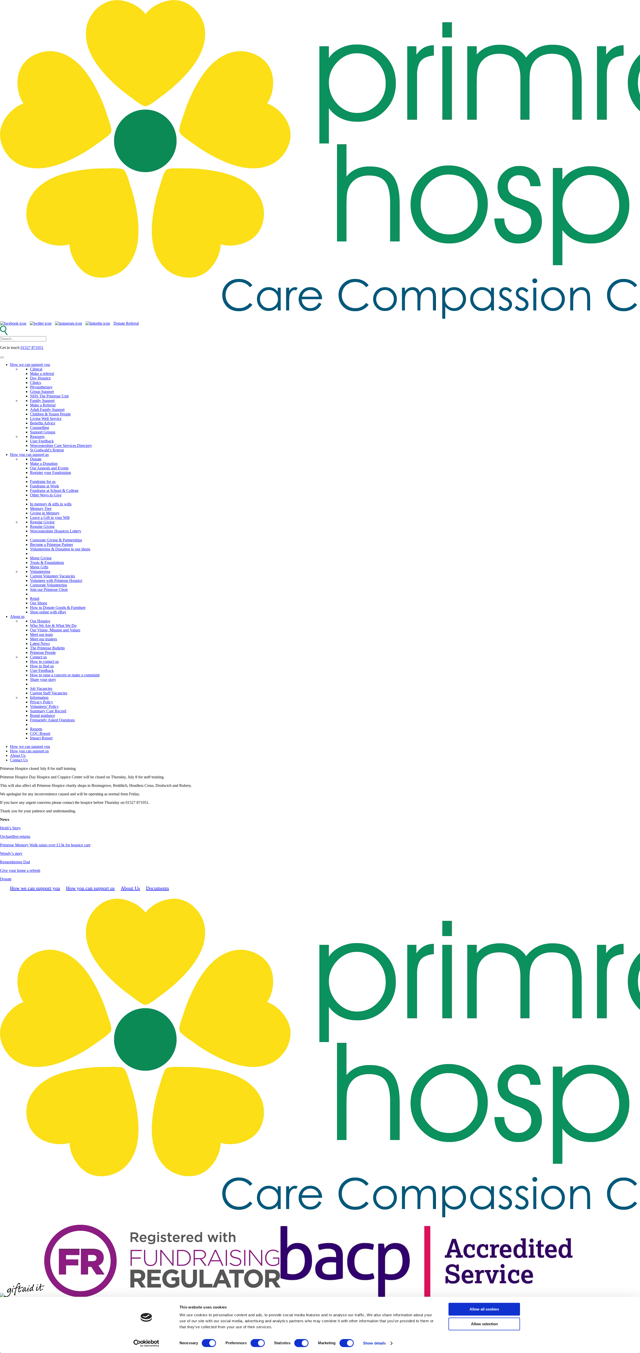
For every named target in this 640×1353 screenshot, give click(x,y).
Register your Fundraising (50, 472)
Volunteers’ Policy (44, 706)
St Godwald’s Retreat (47, 450)
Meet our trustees (43, 639)
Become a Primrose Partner (51, 544)
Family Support (42, 400)
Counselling (39, 427)
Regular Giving (42, 522)
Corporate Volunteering (48, 585)
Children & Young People (50, 414)
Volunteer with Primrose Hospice (56, 580)
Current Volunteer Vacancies (52, 576)
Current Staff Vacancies (48, 693)
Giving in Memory (45, 513)
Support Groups (42, 432)
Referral (132, 323)
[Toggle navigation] (2, 357)
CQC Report (40, 733)
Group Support (42, 391)
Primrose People (43, 652)
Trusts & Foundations (47, 562)
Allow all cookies (484, 1309)
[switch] (257, 1343)
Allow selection (484, 1324)
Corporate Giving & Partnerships (56, 540)
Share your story (43, 679)
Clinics (35, 382)
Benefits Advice (42, 423)
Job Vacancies (41, 688)
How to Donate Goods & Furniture (58, 607)
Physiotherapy (41, 387)
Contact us (38, 657)
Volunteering (40, 571)
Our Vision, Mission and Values (55, 630)
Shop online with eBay (48, 612)
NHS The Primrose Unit (49, 396)
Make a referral (42, 373)
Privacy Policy (41, 702)
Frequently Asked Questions (52, 720)
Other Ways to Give (46, 495)
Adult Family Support (47, 409)
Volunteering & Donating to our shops (60, 549)
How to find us (42, 666)
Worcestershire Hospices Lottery (55, 531)
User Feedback (42, 441)
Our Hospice (40, 621)
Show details (374, 1343)
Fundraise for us (43, 481)
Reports (36, 729)
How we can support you (30, 364)
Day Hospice (40, 378)
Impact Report (41, 738)
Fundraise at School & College (54, 490)
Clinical (36, 369)
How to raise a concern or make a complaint (65, 675)
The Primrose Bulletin (47, 648)
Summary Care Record (48, 711)
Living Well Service (46, 418)
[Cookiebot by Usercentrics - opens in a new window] (146, 1343)
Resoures (37, 436)
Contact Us (19, 760)
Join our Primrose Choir (49, 589)
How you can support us (29, 454)
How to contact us (44, 661)
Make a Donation (44, 463)
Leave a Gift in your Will (50, 517)
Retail (34, 598)
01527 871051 (32, 347)
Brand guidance (42, 715)
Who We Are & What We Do (53, 625)
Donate (120, 323)
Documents (157, 888)
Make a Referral (43, 405)
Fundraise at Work (44, 486)
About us (17, 616)
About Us (18, 755)
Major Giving (41, 558)
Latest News (40, 643)
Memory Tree (41, 508)
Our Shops (38, 603)
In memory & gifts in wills (51, 504)
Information (39, 697)
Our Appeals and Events (49, 468)
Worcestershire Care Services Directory (61, 445)
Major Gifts (39, 567)
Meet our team (41, 634)
